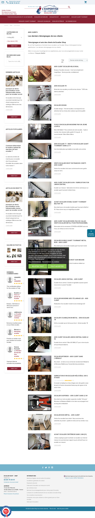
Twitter (46, 467)
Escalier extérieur (58, 21)
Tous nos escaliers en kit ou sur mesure (19, 17)
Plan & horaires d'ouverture (11, 493)
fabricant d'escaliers (32, 502)
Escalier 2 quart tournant (27, 21)
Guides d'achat (6, 10)
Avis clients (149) (13, 41)
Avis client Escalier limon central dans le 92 (71, 338)
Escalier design (60, 105)
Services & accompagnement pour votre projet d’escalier (43, 490)
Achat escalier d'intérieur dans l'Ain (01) (70, 434)
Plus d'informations (34, 262)
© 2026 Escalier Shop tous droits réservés (37, 508)
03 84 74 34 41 (9, 480)
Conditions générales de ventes (36, 480)
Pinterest (49, 467)
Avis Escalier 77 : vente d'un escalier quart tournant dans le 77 (71, 145)
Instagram (52, 467)
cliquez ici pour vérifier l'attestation (74, 478)
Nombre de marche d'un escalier (17, 353)
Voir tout (14, 46)
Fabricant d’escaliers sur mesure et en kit (38, 485)
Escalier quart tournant (79, 17)
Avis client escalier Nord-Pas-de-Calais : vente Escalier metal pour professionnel (71, 222)
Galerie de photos (14, 245)
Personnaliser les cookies (50, 262)
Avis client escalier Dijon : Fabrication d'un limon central (71, 183)
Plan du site (53, 508)
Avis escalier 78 (60, 86)
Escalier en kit (54, 17)
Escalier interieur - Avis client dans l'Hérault (68, 357)
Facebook (43, 467)
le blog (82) (11, 37)
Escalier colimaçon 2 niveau (17, 315)
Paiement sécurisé (32, 483)
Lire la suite (9, 109)
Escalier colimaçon (44, 21)
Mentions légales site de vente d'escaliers (38, 478)
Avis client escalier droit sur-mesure (69, 260)
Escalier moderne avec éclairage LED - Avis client (71, 299)
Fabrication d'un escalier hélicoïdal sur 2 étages (71, 376)
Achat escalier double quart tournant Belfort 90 (70, 203)
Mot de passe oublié (62, 508)
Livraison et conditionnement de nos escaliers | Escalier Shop (44, 492)
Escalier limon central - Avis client (68, 279)
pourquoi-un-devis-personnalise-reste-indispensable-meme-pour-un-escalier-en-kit (14, 91)
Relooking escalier (17, 332)
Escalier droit (65, 17)
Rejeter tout (38, 266)
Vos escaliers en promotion (34, 495)
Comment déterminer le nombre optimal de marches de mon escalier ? (13, 148)
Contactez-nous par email (11, 482)
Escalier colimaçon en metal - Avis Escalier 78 (71, 319)
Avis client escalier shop (9, 14)
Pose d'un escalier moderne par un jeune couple (70, 125)
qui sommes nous (71, 21)
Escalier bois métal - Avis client (67, 415)
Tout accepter (57, 266)
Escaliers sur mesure (41, 17)
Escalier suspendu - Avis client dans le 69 (70, 396)
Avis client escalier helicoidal (66, 66)
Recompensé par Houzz (9, 12)
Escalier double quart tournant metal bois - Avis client (70, 241)
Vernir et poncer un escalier (17, 296)
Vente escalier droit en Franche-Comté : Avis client (70, 164)
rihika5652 (17, 281)
